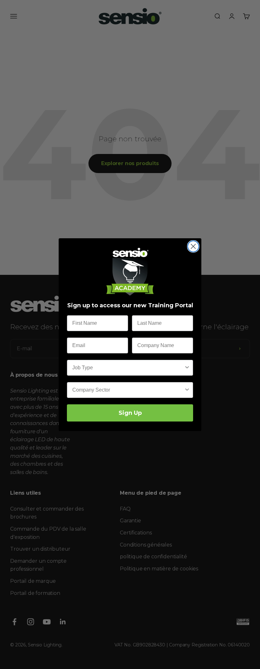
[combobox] (128, 367)
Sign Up (130, 412)
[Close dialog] (193, 246)
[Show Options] (187, 367)
